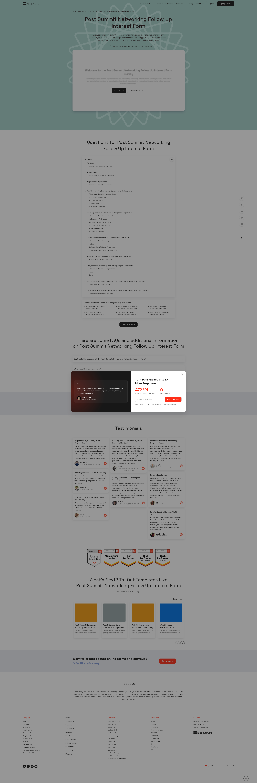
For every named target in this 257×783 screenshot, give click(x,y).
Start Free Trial (173, 399)
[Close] (182, 374)
